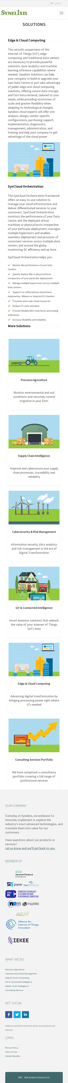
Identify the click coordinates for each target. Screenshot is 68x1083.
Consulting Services (14, 990)
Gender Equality (12, 1056)
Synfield (57, 3)
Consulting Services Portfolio (34, 760)
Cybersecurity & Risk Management (34, 532)
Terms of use (11, 1052)
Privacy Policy (11, 1047)
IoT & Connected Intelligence (34, 608)
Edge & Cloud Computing (34, 684)
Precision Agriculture (34, 380)
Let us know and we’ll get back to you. (30, 848)
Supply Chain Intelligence (34, 456)
